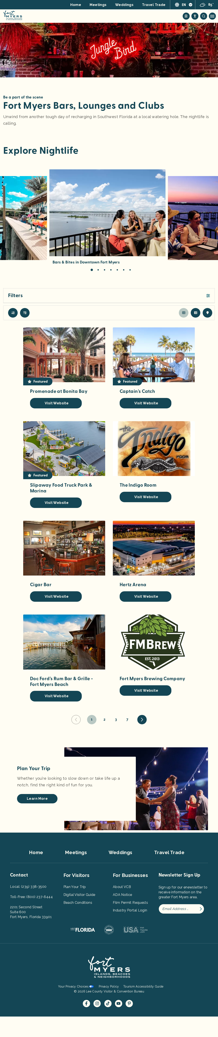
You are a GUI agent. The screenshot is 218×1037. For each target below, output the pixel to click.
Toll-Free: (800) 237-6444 (31, 897)
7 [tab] (130, 269)
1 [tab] (92, 270)
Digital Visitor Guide (79, 895)
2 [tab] (98, 269)
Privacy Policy (109, 986)
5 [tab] (117, 269)
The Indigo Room (138, 485)
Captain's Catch (137, 391)
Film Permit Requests (130, 903)
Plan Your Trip (74, 887)
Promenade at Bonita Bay (58, 391)
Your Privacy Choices (73, 986)
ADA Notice (122, 895)
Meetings (98, 5)
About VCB (122, 887)
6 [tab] (123, 269)
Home (75, 5)
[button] (109, 295)
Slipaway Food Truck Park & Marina (61, 488)
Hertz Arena (133, 585)
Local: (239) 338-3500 (28, 887)
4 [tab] (111, 269)
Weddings (124, 5)
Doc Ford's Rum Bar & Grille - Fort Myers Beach (61, 681)
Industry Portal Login (130, 910)
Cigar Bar (41, 585)
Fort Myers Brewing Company (152, 679)
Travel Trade (153, 5)
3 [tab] (104, 269)
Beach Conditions (77, 903)
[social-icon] (186, 16)
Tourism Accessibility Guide (143, 986)
